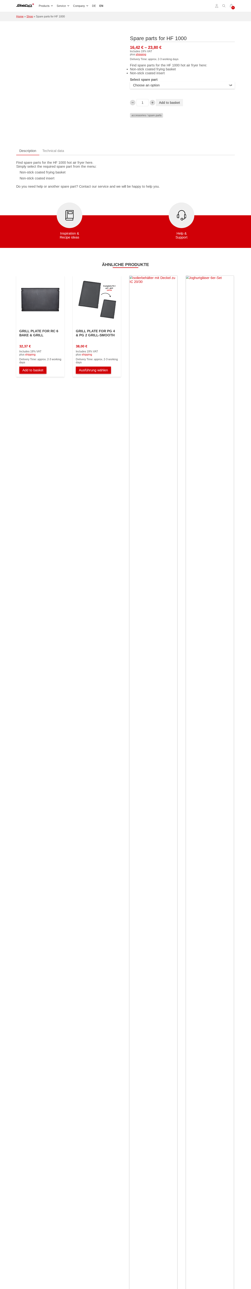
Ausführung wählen (93, 370)
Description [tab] (27, 151)
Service (61, 5)
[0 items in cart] (231, 6)
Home (20, 16)
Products (44, 5)
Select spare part (144, 79)
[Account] (216, 6)
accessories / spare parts (146, 115)
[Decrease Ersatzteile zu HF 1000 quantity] (132, 102)
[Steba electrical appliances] (25, 6)
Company (79, 5)
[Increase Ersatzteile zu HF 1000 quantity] (152, 102)
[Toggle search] (224, 6)
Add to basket (169, 102)
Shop (29, 16)
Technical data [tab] (53, 151)
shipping (141, 54)
